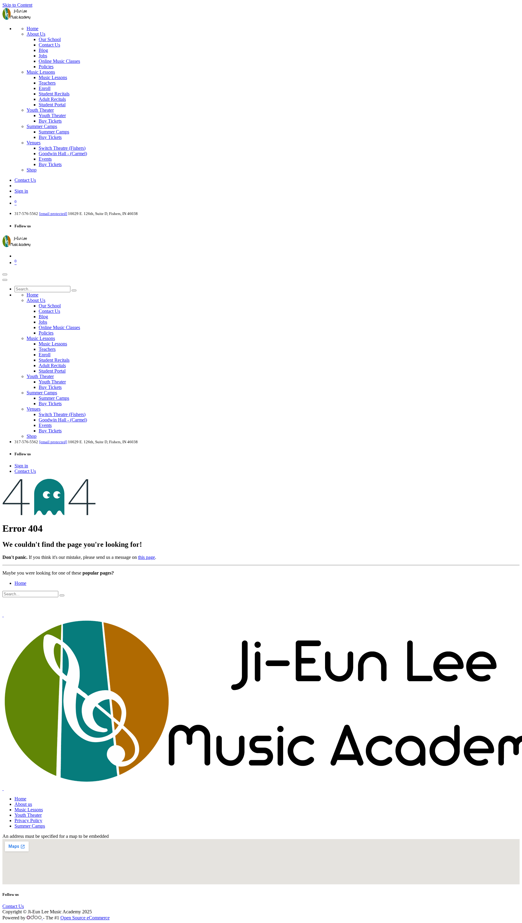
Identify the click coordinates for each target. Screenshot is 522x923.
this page (146, 557)
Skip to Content (17, 5)
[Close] (4, 280)
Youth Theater (28, 815)
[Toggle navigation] (4, 274)
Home (20, 583)
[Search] (74, 290)
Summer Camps (29, 825)
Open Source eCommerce (85, 917)
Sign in (21, 191)
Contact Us (25, 180)
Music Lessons (28, 809)
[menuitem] (32, 28)
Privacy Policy (28, 820)
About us (23, 804)
